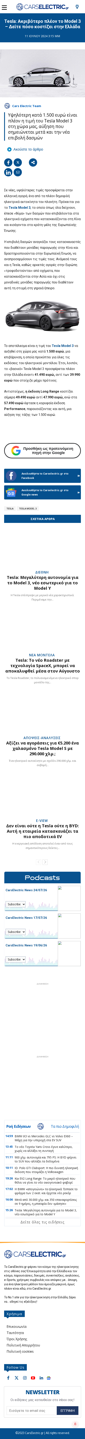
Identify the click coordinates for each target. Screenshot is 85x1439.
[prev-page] (38, 862)
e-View (42, 820)
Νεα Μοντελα (42, 655)
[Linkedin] (8, 172)
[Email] (18, 172)
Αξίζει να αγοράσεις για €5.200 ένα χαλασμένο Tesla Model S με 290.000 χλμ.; (42, 748)
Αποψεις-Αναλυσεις (42, 738)
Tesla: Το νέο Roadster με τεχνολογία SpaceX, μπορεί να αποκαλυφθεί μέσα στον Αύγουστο (42, 665)
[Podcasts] (42, 877)
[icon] (77, 8)
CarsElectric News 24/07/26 (26, 890)
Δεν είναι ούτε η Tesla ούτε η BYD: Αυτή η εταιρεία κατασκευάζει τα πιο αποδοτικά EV (42, 831)
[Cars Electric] (42, 7)
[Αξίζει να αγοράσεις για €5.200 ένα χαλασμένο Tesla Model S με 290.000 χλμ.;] (42, 713)
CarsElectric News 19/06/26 (26, 945)
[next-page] (45, 862)
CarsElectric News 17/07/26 (26, 918)
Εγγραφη (67, 1411)
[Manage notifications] (75, 1424)
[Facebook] (8, 162)
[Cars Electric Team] (8, 106)
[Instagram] (25, 1378)
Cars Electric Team (26, 106)
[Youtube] (33, 1378)
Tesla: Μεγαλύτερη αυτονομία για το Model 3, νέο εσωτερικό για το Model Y (42, 583)
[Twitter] (18, 162)
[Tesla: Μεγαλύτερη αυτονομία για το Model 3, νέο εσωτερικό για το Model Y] (42, 547)
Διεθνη (42, 572)
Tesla (9, 508)
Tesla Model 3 (20, 208)
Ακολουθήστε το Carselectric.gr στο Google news (44, 492)
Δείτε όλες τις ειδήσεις (42, 1221)
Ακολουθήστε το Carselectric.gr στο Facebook (44, 476)
